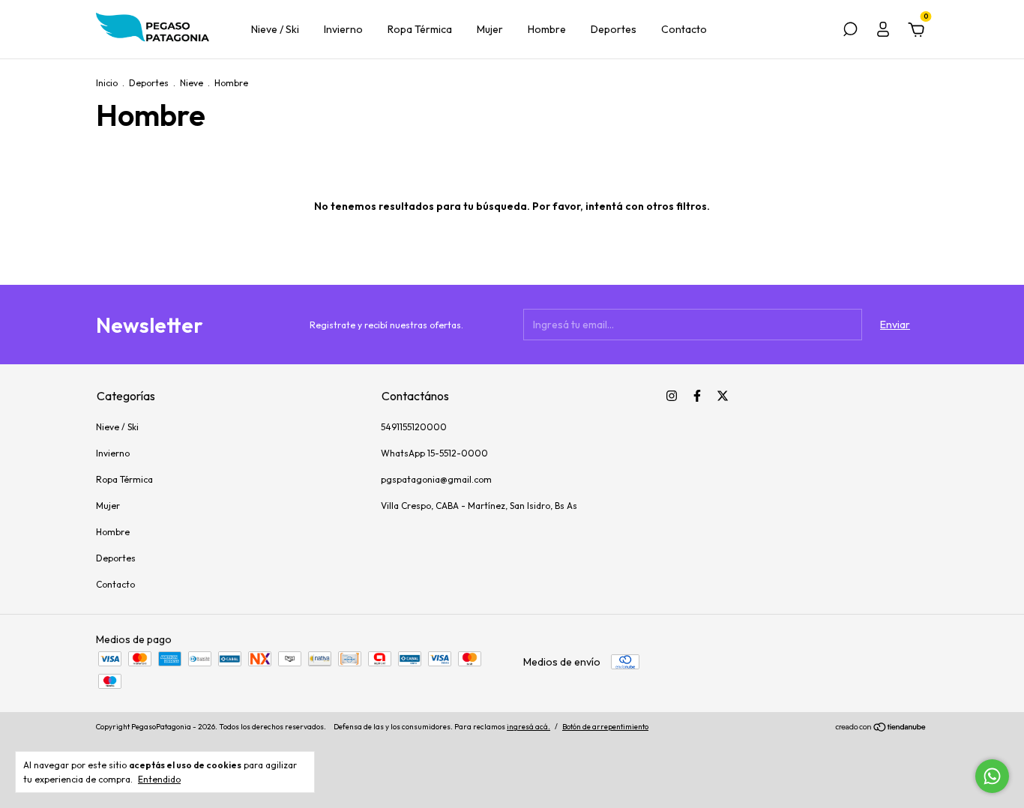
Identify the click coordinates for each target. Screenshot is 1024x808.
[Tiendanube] (881, 728)
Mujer (490, 29)
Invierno (343, 29)
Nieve (191, 82)
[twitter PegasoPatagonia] (723, 396)
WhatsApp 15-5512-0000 (434, 453)
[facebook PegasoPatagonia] (697, 396)
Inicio (107, 82)
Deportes (613, 29)
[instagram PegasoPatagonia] (672, 396)
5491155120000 (414, 426)
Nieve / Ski (275, 29)
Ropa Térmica (420, 29)
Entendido (159, 779)
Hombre (547, 29)
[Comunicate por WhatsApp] (992, 776)
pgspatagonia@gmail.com (436, 479)
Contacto (684, 29)
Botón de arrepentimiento (605, 727)
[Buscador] (850, 31)
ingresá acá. (528, 727)
